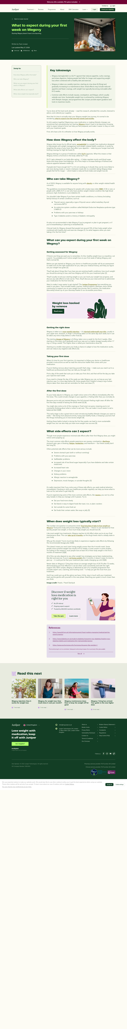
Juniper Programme (89, 284)
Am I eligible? (20, 744)
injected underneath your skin (95, 331)
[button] (31, 9)
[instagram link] (107, 753)
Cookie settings (119, 784)
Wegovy (82, 124)
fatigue (72, 443)
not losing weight (75, 558)
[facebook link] (103, 753)
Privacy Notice (86, 730)
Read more (58, 311)
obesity (89, 183)
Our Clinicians (86, 741)
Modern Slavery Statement (107, 724)
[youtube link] (110, 753)
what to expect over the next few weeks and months (74, 118)
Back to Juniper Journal (21, 19)
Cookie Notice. (69, 784)
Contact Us (85, 735)
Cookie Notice (103, 727)
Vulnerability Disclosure (88, 733)
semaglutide (81, 144)
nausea (98, 495)
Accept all (109, 784)
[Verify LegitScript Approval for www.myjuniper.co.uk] (94, 772)
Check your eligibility (107, 9)
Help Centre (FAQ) (104, 735)
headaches (79, 443)
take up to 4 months (75, 535)
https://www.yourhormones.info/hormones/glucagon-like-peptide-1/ (75, 645)
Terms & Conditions (87, 738)
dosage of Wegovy (63, 339)
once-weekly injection (71, 331)
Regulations (102, 733)
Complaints (102, 730)
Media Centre (86, 727)
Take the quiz (59, 616)
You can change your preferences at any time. (17, 787)
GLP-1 (84, 154)
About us (84, 724)
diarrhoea (106, 441)
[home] (15, 9)
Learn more (73, 616)
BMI (101, 189)
